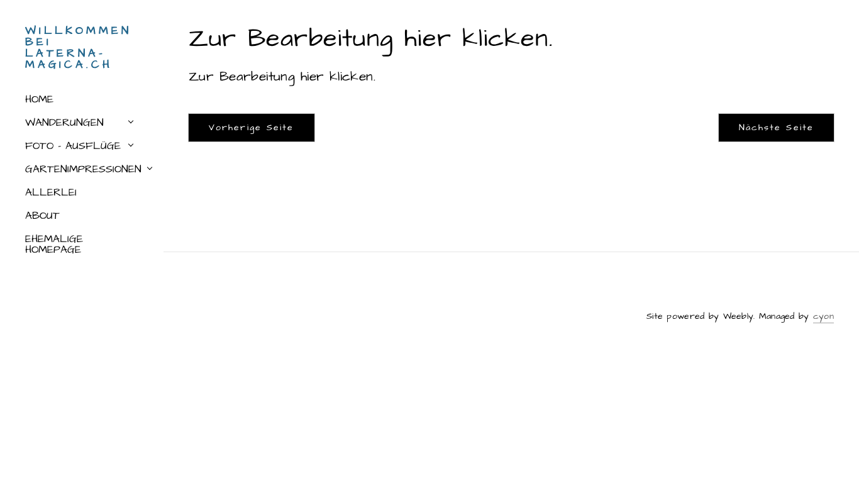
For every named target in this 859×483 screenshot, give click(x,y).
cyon (823, 316)
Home (39, 99)
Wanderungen (64, 122)
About (42, 215)
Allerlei (51, 192)
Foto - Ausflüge (73, 145)
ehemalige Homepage (54, 244)
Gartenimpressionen (83, 169)
